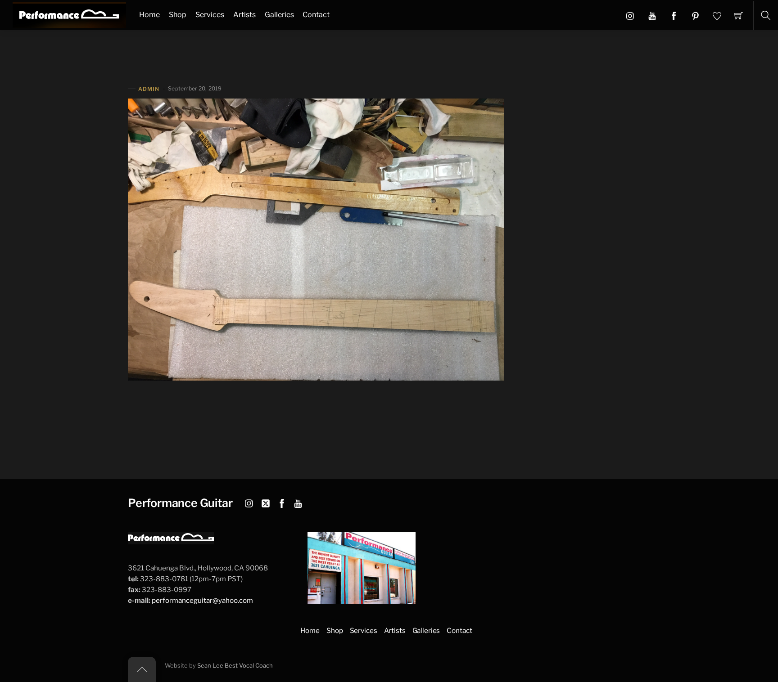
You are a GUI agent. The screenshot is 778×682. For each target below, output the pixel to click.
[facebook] (282, 502)
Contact (316, 14)
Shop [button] (334, 630)
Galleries (279, 14)
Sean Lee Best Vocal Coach (235, 665)
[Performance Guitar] (69, 14)
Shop (177, 14)
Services (209, 14)
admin (148, 88)
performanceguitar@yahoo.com (202, 600)
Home (149, 14)
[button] (652, 15)
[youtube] (298, 502)
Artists (244, 14)
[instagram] (249, 502)
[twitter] (265, 502)
